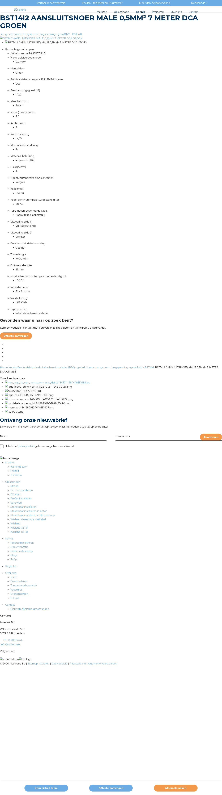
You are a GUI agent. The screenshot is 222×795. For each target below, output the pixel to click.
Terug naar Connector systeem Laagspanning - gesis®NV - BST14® (41, 34)
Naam (3, 436)
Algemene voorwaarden (102, 663)
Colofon (45, 663)
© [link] (1, 663)
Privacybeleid (78, 663)
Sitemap (33, 663)
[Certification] (47, 382)
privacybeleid (26, 446)
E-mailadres (123, 436)
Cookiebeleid (60, 663)
